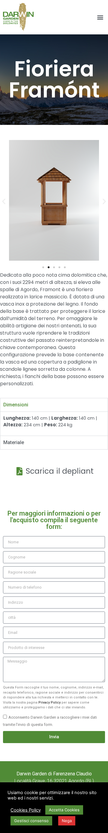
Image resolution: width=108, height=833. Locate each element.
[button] (100, 17)
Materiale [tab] (13, 442)
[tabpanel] (54, 424)
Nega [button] (67, 820)
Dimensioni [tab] (15, 405)
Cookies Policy (25, 810)
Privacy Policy (49, 702)
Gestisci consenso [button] (31, 820)
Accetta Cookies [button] (64, 809)
